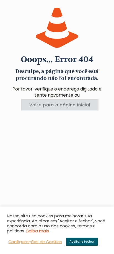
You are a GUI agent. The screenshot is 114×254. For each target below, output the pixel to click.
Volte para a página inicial (59, 105)
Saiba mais (37, 230)
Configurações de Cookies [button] (35, 241)
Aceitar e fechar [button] (81, 241)
